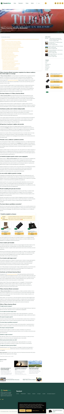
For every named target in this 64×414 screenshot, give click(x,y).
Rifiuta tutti (29, 410)
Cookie (43, 393)
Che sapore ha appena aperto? (8, 62)
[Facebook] (60, 3)
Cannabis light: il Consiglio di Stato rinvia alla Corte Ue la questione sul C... (21, 369)
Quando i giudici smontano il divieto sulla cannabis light (34, 368)
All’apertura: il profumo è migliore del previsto (11, 44)
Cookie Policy (21, 407)
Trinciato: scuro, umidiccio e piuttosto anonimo (11, 45)
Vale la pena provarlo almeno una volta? (10, 67)
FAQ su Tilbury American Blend (8, 58)
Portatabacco (48, 64)
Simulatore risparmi (51, 393)
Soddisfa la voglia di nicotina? (8, 66)
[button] (55, 3)
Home (15, 3)
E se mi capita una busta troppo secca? (10, 60)
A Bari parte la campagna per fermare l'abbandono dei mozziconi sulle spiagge (6, 369)
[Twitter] (62, 3)
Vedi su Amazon (5, 233)
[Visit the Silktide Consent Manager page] (43, 410)
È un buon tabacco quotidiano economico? (10, 51)
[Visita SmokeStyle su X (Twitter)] (2, 399)
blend (3, 356)
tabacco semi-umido (9, 356)
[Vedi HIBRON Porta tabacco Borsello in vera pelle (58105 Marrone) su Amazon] (48, 75)
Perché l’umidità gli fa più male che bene (10, 49)
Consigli (47, 68)
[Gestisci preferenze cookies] (55, 3)
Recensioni (47, 67)
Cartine (46, 61)
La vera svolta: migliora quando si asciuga (10, 48)
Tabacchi (47, 65)
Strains (27, 3)
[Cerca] (46, 3)
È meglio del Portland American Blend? (10, 69)
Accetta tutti (22, 410)
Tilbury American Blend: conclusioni (9, 56)
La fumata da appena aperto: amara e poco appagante (12, 47)
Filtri (46, 62)
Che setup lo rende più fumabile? (9, 64)
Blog (5, 26)
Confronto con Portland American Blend (10, 55)
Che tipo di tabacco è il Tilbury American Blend (11, 41)
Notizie (32, 3)
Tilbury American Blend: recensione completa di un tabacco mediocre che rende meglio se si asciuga (20, 40)
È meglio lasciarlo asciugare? (8, 59)
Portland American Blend (13, 80)
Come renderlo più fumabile (7, 52)
